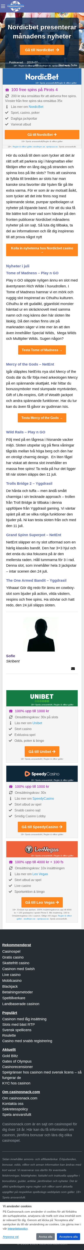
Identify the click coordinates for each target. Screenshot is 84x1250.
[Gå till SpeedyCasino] (42, 774)
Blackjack (10, 986)
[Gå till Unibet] (42, 698)
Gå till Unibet (40, 752)
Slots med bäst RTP (18, 1025)
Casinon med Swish (18, 969)
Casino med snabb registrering (27, 1041)
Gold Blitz (10, 1056)
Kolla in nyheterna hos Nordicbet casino (42, 248)
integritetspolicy (18, 1228)
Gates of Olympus (17, 1061)
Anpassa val (11, 1236)
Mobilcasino (12, 981)
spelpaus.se (58, 66)
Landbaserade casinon (20, 1004)
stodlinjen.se (45, 66)
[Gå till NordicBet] (42, 76)
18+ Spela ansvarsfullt (45, 83)
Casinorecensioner (17, 1067)
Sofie (74, 65)
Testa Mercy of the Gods (40, 418)
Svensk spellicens (16, 1030)
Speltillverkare (13, 998)
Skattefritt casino (15, 963)
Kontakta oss (12, 1104)
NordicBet (36, 106)
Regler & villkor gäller (67, 83)
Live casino (11, 975)
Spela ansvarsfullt (16, 1115)
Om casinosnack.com (19, 1098)
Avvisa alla (45, 1236)
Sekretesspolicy (15, 1109)
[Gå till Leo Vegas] (42, 849)
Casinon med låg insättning (24, 1019)
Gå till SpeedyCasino (40, 827)
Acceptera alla (68, 1236)
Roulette (9, 1035)
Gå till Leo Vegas (40, 902)
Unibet (37, 723)
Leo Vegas (40, 874)
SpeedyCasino (43, 798)
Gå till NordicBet (39, 50)
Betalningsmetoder (17, 992)
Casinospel (11, 951)
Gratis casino (13, 957)
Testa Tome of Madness (40, 350)
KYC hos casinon (16, 1083)
